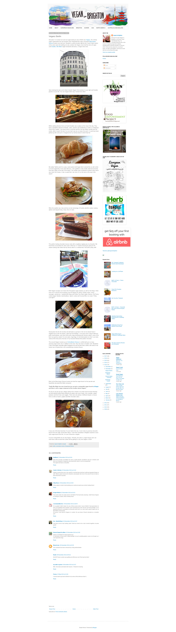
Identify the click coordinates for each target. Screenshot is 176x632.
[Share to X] (73, 444)
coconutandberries (58, 503)
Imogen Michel (57, 492)
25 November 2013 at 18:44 (71, 503)
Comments (107, 68)
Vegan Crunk (119, 367)
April (107, 395)
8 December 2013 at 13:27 (69, 564)
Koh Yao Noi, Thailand (117, 298)
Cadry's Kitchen (57, 470)
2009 (105, 409)
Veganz (88, 39)
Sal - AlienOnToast (58, 521)
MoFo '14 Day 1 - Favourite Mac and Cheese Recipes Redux (118, 308)
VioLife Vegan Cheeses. (108, 377)
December (108, 366)
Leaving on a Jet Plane (117, 271)
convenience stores (60, 446)
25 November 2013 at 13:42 (69, 470)
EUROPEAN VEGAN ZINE (67, 28)
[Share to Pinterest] (77, 444)
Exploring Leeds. (107, 380)
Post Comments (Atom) (61, 611)
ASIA (92, 28)
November (108, 368)
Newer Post (52, 609)
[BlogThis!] (71, 444)
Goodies (53, 46)
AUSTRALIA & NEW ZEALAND (115, 28)
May (107, 393)
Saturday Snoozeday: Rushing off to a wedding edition (118, 317)
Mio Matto (59, 46)
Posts (106, 65)
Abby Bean (56, 483)
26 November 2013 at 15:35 (67, 545)
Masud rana (56, 545)
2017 (105, 356)
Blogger (95, 627)
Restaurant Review (69, 446)
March (107, 398)
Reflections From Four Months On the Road (117, 325)
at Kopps (95, 386)
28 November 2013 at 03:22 (64, 555)
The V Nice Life (120, 384)
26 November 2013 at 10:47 (70, 521)
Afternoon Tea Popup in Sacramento (119, 362)
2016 (105, 358)
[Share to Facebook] (75, 444)
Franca (55, 574)
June (107, 391)
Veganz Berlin (108, 370)
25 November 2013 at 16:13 (68, 492)
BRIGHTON (79, 28)
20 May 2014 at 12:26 (62, 574)
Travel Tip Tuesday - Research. (117, 290)
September (108, 383)
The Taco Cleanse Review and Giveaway (118, 343)
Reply (54, 465)
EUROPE (86, 28)
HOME (50, 28)
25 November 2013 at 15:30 (66, 483)
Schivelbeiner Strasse (73, 342)
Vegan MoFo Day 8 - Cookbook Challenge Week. (119, 334)
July (107, 389)
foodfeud (55, 457)
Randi (54, 555)
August (107, 387)
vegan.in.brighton (117, 35)
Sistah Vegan (119, 374)
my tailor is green (57, 564)
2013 (105, 364)
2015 (105, 360)
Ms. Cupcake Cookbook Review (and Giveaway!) (118, 263)
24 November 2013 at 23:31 (65, 457)
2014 (105, 362)
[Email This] (70, 444)
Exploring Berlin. (107, 373)
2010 (105, 407)
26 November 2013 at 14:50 (73, 532)
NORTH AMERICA (100, 28)
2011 (105, 405)
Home (74, 609)
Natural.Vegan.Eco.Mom (59, 532)
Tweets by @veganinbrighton (110, 250)
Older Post (95, 609)
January (108, 400)
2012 (105, 402)
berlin (54, 446)
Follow (104, 58)
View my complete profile (109, 52)
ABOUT (56, 28)
